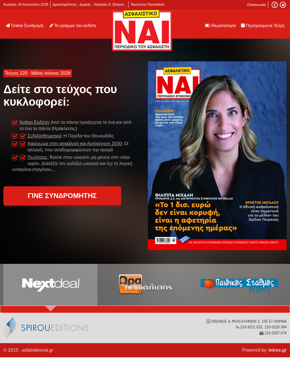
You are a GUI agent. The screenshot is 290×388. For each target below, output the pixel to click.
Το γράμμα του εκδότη (75, 25)
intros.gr (277, 350)
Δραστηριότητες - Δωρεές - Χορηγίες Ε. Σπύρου (88, 5)
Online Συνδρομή (27, 25)
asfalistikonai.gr (37, 350)
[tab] (50, 285)
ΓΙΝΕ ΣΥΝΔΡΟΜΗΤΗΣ (62, 195)
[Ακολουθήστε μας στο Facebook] (275, 5)
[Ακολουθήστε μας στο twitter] (283, 5)
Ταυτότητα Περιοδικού (148, 5)
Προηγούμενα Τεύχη (265, 25)
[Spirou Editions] (45, 337)
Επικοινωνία (256, 5)
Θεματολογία (223, 25)
